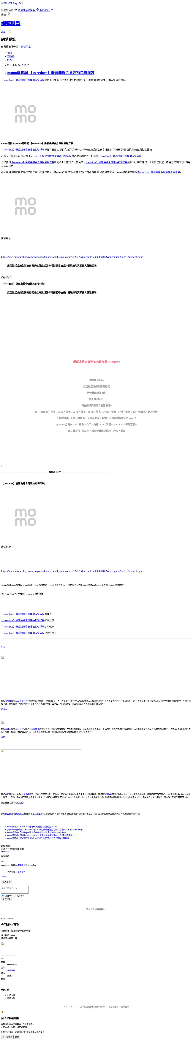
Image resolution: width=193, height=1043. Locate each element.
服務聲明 (125, 1007)
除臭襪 (8, 701)
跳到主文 (6, 31)
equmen (18, 729)
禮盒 (21, 803)
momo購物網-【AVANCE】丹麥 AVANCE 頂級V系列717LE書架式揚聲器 (38, 838)
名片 (9, 60)
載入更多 (6, 882)
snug (3, 646)
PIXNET (74, 1007)
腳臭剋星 (23, 701)
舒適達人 (19, 814)
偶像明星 (26, 46)
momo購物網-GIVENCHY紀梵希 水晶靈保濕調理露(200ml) (32, 827)
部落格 (10, 56)
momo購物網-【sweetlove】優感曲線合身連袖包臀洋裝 (50, 73)
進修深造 (21, 872)
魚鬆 (3, 737)
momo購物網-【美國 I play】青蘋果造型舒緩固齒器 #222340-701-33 (36, 832)
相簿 (9, 52)
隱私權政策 (113, 1007)
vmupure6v (6, 851)
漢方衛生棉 (37, 814)
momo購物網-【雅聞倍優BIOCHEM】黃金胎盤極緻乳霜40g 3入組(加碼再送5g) (41, 835)
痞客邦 (20, 865)
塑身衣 (4, 709)
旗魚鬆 (109, 794)
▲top (3, 876)
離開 (17, 1037)
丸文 (15, 794)
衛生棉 (8, 814)
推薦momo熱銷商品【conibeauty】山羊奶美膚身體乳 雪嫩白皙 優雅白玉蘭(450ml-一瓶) (44, 829)
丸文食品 (25, 794)
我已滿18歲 (7, 1037)
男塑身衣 (36, 729)
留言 (26, 865)
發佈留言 (6, 899)
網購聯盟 (11, 23)
